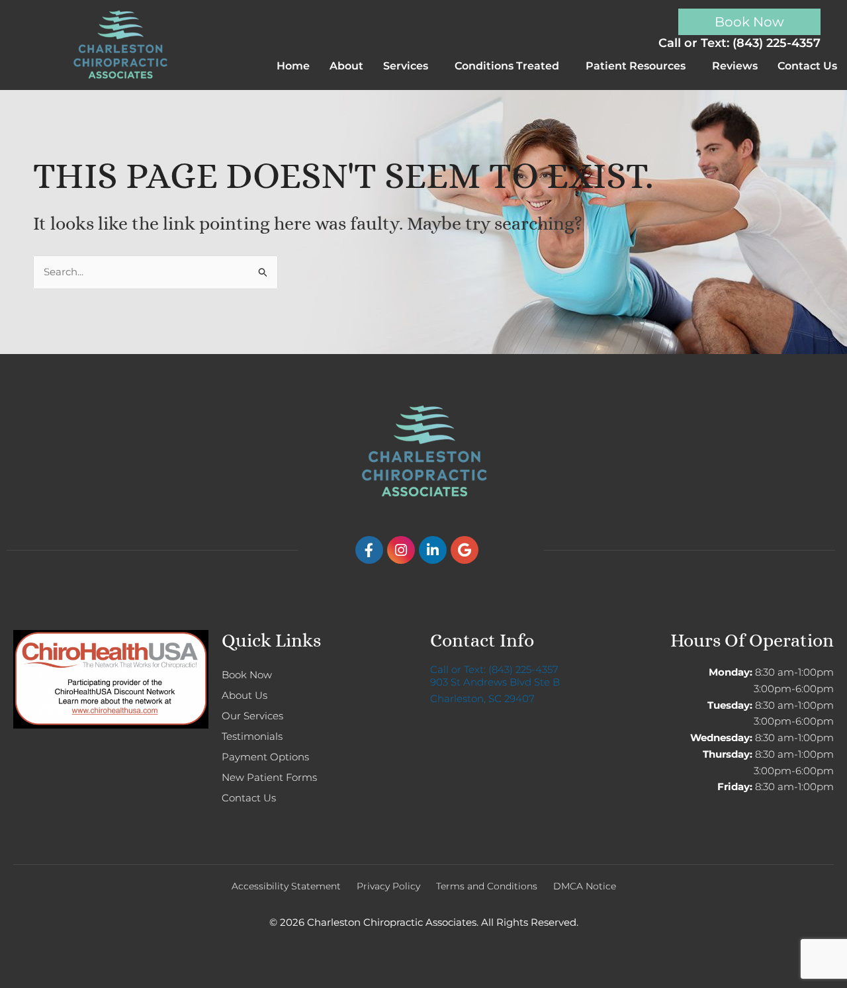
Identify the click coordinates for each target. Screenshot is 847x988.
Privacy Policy (388, 886)
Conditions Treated (507, 66)
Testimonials (252, 736)
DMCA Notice (584, 886)
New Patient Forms (269, 777)
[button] (409, 66)
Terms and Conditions (486, 886)
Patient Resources (636, 66)
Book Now (247, 674)
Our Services (252, 715)
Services (405, 66)
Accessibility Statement (286, 886)
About (346, 66)
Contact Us (807, 66)
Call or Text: (494, 669)
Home (293, 66)
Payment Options (265, 756)
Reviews (735, 66)
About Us (244, 695)
